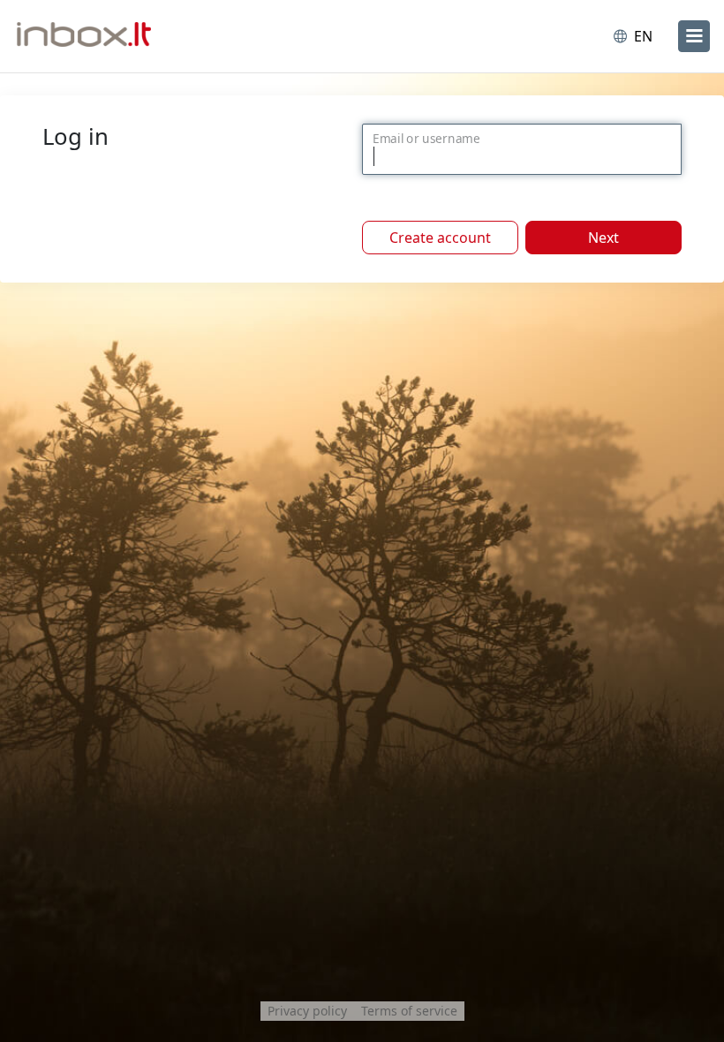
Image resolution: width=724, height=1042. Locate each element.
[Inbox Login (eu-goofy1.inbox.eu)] (91, 36)
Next (603, 237)
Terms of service (409, 1010)
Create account (440, 237)
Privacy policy (307, 1010)
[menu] (694, 36)
